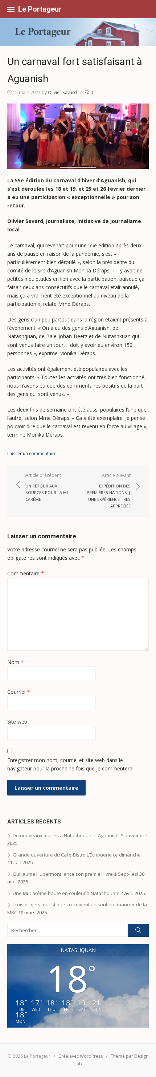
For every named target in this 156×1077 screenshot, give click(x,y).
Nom (15, 662)
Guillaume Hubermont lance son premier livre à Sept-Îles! (75, 874)
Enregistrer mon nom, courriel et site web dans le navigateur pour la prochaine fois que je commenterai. (71, 764)
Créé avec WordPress (80, 1056)
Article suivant (109, 490)
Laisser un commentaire (32, 453)
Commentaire (25, 573)
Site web (17, 721)
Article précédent (47, 487)
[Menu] (11, 9)
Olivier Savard (62, 92)
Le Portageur (40, 9)
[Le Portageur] (78, 32)
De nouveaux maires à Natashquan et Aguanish (66, 835)
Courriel (18, 691)
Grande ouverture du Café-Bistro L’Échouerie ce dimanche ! (80, 854)
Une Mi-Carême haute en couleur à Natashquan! (66, 893)
